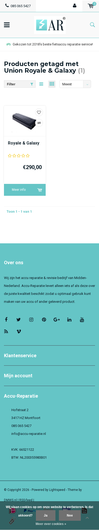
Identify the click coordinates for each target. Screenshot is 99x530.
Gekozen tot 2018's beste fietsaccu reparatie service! (53, 44)
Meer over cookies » (51, 524)
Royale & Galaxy (23, 143)
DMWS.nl (10, 500)
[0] (91, 6)
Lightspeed (57, 490)
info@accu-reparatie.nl (28, 434)
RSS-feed (25, 500)
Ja (46, 515)
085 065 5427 (21, 6)
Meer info (19, 190)
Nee (70, 515)
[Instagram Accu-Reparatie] (31, 320)
